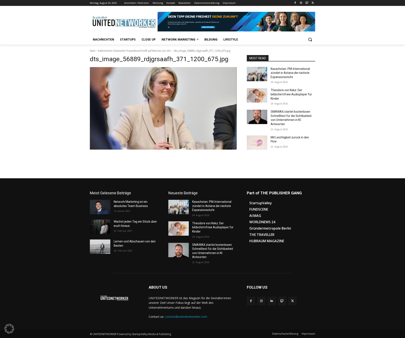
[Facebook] (295, 3)
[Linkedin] (271, 301)
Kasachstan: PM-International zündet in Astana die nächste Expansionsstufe (290, 73)
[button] (310, 39)
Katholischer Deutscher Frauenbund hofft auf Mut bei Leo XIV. (134, 51)
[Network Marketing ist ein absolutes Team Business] (100, 207)
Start (92, 51)
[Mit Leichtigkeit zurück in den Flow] (257, 142)
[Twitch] (306, 3)
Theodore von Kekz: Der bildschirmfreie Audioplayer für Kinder (291, 94)
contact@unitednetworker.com (186, 317)
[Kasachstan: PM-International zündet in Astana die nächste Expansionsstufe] (257, 74)
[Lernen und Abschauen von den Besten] (100, 246)
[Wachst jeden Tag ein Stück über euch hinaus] (100, 227)
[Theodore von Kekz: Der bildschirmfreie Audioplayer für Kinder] (257, 95)
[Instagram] (301, 3)
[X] (312, 3)
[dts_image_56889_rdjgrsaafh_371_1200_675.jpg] (163, 108)
